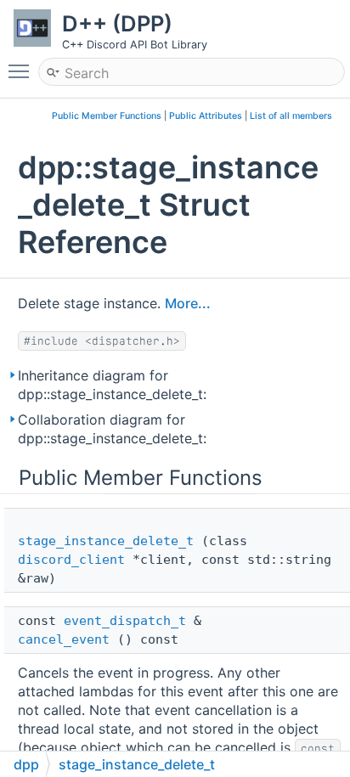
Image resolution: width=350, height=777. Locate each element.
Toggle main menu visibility (22, 70)
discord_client (71, 559)
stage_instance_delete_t (106, 541)
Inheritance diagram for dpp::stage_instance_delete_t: (112, 385)
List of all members (291, 115)
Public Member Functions (106, 115)
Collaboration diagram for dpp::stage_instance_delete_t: (112, 429)
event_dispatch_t (125, 620)
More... (188, 303)
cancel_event (64, 639)
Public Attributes (205, 115)
